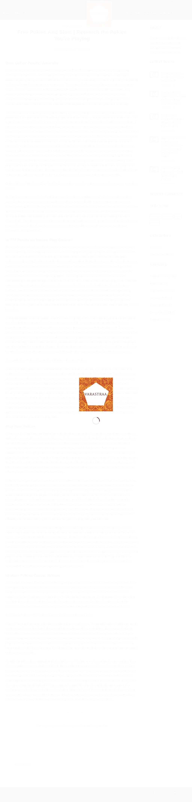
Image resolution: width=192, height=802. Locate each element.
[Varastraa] (96, 394)
